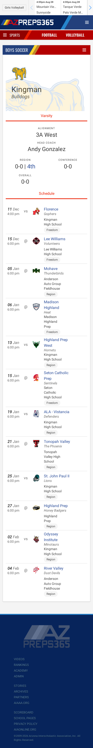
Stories (20, 686)
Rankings (21, 665)
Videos (19, 659)
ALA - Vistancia (56, 414)
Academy (21, 670)
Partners (21, 697)
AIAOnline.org (25, 729)
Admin (19, 676)
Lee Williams (54, 241)
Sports (15, 35)
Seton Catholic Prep (56, 378)
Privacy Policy (25, 724)
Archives (21, 691)
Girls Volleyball (14, 7)
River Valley (53, 570)
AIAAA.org (21, 703)
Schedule (46, 193)
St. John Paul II (56, 478)
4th (31, 166)
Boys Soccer (16, 50)
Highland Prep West (56, 344)
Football (49, 35)
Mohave (54, 270)
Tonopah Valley (57, 443)
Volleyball (75, 35)
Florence (51, 211)
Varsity (46, 115)
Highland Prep (56, 508)
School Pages (25, 718)
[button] (90, 7)
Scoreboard (23, 712)
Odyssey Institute (51, 539)
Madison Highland (51, 307)
